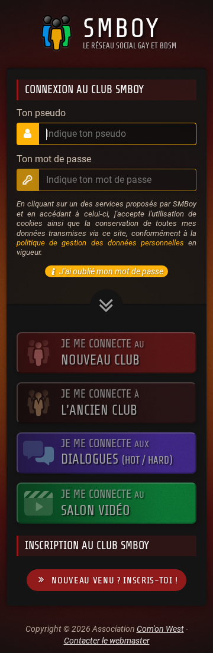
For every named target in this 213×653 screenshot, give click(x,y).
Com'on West (160, 629)
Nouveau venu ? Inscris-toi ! (114, 580)
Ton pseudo (41, 113)
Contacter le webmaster (107, 640)
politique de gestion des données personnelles (100, 242)
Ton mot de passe (54, 159)
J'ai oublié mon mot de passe (111, 271)
